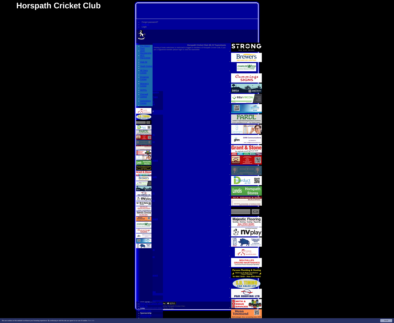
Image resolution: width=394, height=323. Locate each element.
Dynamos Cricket (144, 78)
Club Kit (143, 62)
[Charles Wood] (246, 71)
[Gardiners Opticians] (246, 133)
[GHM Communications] (246, 143)
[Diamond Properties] (246, 113)
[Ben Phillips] (246, 266)
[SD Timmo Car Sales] (246, 288)
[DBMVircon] (246, 102)
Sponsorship (145, 313)
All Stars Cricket (144, 71)
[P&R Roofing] (246, 297)
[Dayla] (246, 92)
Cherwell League (144, 95)
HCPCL (143, 90)
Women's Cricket (144, 84)
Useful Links (145, 311)
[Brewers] (246, 61)
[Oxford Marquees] (246, 256)
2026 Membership (145, 52)
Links (142, 308)
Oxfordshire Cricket (145, 102)
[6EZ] (246, 215)
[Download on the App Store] (171, 304)
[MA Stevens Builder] (246, 205)
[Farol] (246, 123)
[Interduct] (246, 184)
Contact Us (145, 318)
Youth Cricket (146, 66)
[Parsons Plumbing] (246, 277)
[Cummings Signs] (246, 82)
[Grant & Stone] (246, 154)
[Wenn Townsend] (246, 318)
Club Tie (144, 306)
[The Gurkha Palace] (246, 164)
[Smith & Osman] (246, 308)
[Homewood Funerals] (246, 174)
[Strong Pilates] (246, 51)
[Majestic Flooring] (246, 226)
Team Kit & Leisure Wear (151, 303)
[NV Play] (246, 236)
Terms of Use (168, 308)
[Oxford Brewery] (246, 246)
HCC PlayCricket (145, 56)
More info (91, 320)
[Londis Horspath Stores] (246, 195)
